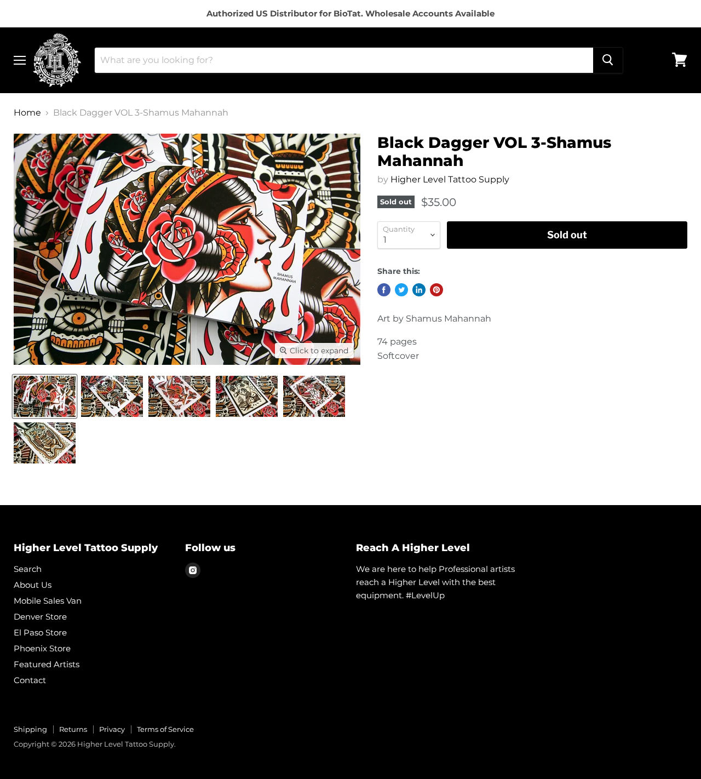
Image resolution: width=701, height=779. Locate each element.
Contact (30, 680)
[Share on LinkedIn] (419, 289)
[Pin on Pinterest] (436, 289)
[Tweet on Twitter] (401, 289)
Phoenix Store (42, 648)
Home (27, 113)
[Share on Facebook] (383, 289)
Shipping (30, 729)
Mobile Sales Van (48, 600)
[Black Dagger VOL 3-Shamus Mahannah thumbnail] (45, 396)
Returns (73, 729)
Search (28, 569)
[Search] (608, 59)
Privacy (112, 729)
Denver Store (40, 616)
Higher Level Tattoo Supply (449, 179)
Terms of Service (165, 729)
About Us (32, 585)
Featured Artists (46, 664)
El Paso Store (40, 632)
